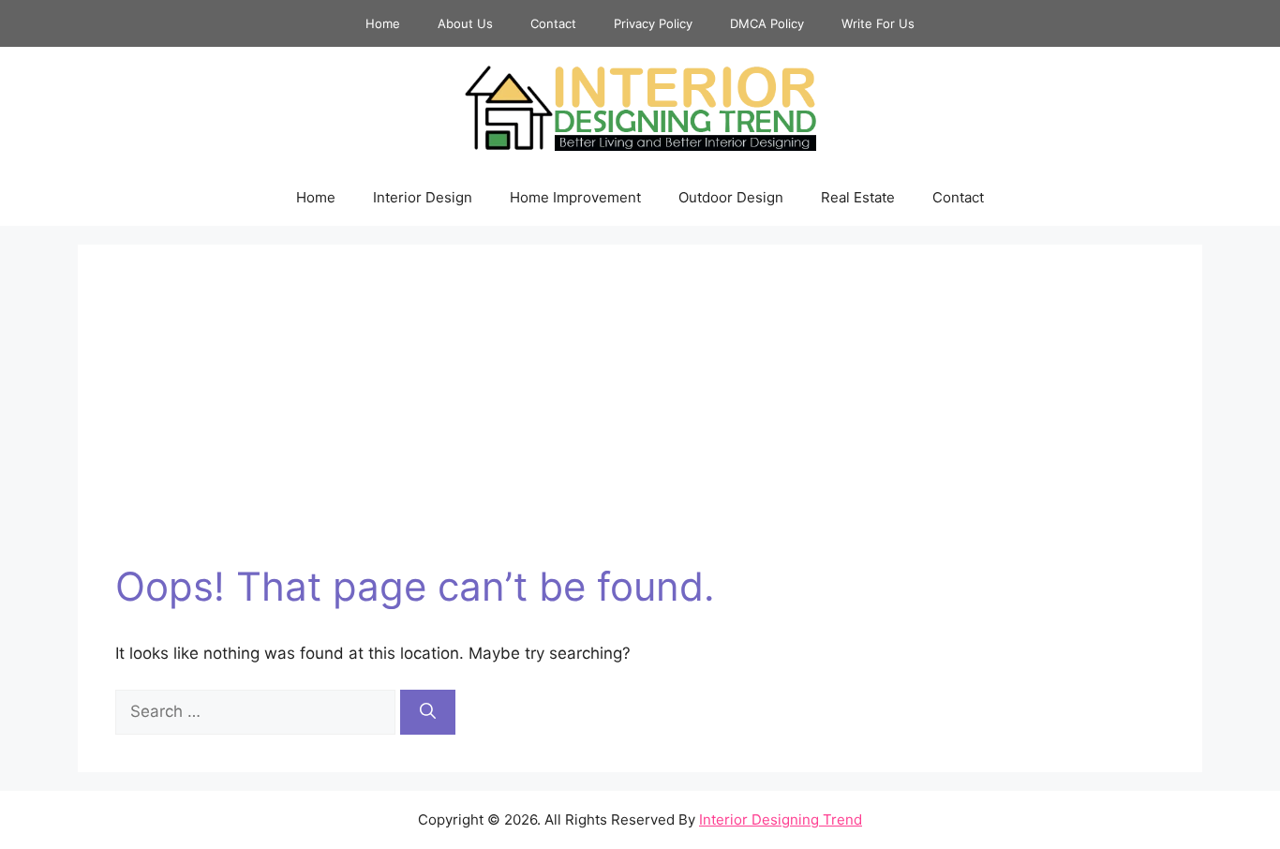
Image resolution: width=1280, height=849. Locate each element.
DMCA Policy (767, 23)
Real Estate (858, 197)
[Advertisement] (640, 422)
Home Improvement (575, 197)
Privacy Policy (653, 23)
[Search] (427, 712)
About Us (465, 23)
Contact (553, 23)
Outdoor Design (730, 197)
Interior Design (422, 197)
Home (382, 23)
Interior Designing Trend (780, 819)
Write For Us (878, 23)
